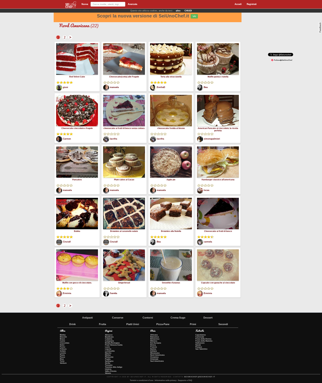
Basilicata (109, 337)
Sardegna (109, 361)
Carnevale (199, 337)
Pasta (62, 355)
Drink (72, 324)
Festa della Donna (203, 339)
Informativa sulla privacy (165, 380)
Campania (109, 341)
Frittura (63, 349)
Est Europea (155, 343)
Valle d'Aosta (110, 371)
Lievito (63, 353)
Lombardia (110, 351)
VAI (194, 16)
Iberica (153, 349)
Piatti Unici (132, 324)
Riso (62, 359)
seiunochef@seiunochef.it (199, 377)
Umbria (108, 369)
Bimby (63, 335)
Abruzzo (109, 335)
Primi (193, 324)
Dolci (62, 345)
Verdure (63, 363)
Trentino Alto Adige (113, 367)
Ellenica (153, 341)
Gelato (63, 351)
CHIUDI (188, 10)
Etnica (153, 345)
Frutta (102, 324)
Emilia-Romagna (112, 343)
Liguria (108, 349)
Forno (62, 347)
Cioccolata (64, 343)
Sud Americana (157, 361)
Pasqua (198, 347)
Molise (108, 355)
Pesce (62, 357)
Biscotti (63, 337)
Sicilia (107, 363)
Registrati (252, 4)
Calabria (108, 339)
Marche (108, 353)
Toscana (108, 365)
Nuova (85, 4)
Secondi (223, 324)
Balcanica (154, 337)
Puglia (108, 359)
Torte (62, 361)
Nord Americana (157, 355)
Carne (62, 341)
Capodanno (200, 335)
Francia (153, 347)
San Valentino (201, 349)
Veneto (108, 373)
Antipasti (87, 317)
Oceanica (154, 357)
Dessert (207, 317)
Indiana (153, 351)
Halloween (200, 343)
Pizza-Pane (162, 324)
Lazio (107, 347)
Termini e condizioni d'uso (141, 380)
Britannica (154, 339)
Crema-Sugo (178, 317)
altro (178, 10)
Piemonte (109, 357)
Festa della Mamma (203, 341)
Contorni (148, 317)
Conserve (117, 317)
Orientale (154, 359)
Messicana (154, 353)
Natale (198, 345)
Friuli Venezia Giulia (113, 345)
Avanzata (132, 4)
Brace (62, 339)
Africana (154, 335)
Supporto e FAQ (185, 380)
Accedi (238, 4)
